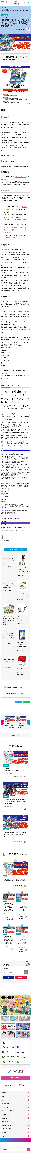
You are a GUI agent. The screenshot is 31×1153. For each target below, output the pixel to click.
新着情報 (4, 1093)
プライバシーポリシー (7, 1129)
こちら (13, 155)
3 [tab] (22, 1018)
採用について (5, 1136)
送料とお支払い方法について (8, 1111)
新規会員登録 (5, 1118)
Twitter (9, 1085)
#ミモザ (12, 230)
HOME (3, 7)
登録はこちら (24, 195)
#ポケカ (9, 227)
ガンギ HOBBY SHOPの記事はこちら (12, 693)
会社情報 (4, 1132)
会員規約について (6, 1121)
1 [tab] (5, 1018)
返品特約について (6, 1114)
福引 (3, 1100)
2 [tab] (14, 1018)
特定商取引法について (7, 1125)
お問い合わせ (17, 1077)
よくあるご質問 (5, 1103)
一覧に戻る (15, 735)
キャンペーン (21, 977)
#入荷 (19, 227)
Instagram (23, 1085)
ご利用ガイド (5, 1107)
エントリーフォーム (20, 177)
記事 (6, 7)
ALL (8, 977)
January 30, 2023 (10, 238)
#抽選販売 (14, 227)
